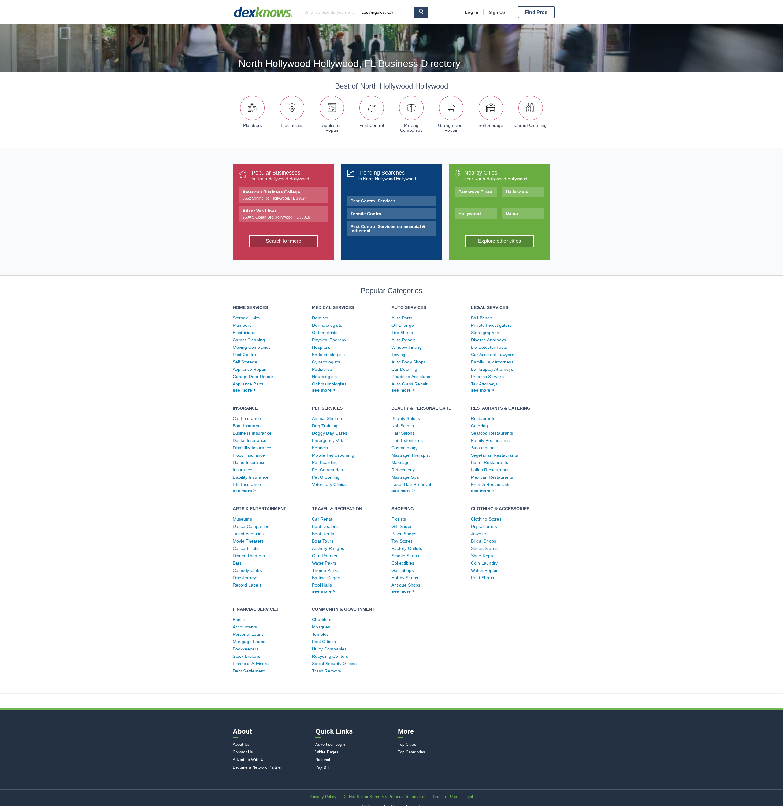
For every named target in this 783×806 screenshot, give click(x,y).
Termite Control (367, 213)
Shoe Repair (483, 555)
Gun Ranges (324, 555)
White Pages (327, 752)
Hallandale (517, 192)
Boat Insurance (248, 425)
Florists (399, 519)
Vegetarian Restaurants (494, 455)
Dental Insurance (250, 440)
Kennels (320, 447)
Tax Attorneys (484, 383)
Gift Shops (402, 526)
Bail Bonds (481, 317)
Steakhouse (483, 447)
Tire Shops (402, 332)
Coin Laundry (484, 563)
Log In (471, 12)
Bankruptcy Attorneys (492, 369)
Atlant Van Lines (276, 213)
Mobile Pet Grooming (333, 455)
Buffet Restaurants (489, 462)
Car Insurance (247, 418)
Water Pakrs (324, 563)
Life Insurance (247, 484)
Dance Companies (251, 526)
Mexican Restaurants (492, 477)
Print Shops (482, 577)
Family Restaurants (490, 440)
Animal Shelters (327, 418)
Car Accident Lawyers (492, 354)
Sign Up (497, 12)
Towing (398, 354)
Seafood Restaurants (492, 433)
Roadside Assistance (412, 376)
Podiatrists (322, 369)
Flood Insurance (249, 455)
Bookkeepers (246, 648)
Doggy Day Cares (329, 433)
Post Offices (324, 641)
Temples (320, 634)
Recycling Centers (330, 656)
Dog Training (324, 425)
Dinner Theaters (249, 555)
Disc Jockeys (245, 577)
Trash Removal (327, 670)
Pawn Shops (404, 533)
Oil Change (403, 325)
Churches (321, 619)
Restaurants (483, 418)
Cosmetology (404, 447)
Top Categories (411, 752)
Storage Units (246, 317)
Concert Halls (246, 548)
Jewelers (480, 533)
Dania (512, 213)
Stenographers (486, 332)
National (322, 759)
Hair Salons (403, 433)
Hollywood (469, 213)
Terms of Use (444, 796)
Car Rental (322, 519)
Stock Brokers (247, 656)
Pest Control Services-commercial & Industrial (388, 228)
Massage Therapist (411, 455)
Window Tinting (407, 347)
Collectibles (403, 563)
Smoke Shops (405, 555)
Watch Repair (484, 570)
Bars (237, 563)
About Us (241, 744)
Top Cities (407, 744)
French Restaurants (491, 484)
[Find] (421, 12)
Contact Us (243, 752)
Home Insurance (249, 462)
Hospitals (321, 347)
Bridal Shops (483, 541)
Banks (239, 619)
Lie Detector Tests (489, 347)
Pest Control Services (373, 200)
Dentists (320, 317)
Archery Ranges (328, 548)
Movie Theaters (248, 541)
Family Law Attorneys (492, 361)
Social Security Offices (334, 663)
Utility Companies (329, 648)
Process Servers (487, 376)
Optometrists (324, 332)
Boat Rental (323, 533)
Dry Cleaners (484, 526)
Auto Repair (403, 339)
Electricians (292, 125)
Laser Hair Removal (411, 484)
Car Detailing (404, 369)
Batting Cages (326, 577)
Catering (479, 425)
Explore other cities (499, 241)
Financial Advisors (251, 663)
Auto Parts (402, 317)
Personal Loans (248, 634)
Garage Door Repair (451, 128)
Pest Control (371, 125)
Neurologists (324, 376)
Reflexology (403, 469)
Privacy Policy (323, 796)
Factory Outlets (407, 548)
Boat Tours (322, 541)
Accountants (245, 626)
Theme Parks (325, 570)
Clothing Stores (486, 519)
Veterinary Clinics (329, 484)
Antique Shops (406, 585)
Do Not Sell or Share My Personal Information (384, 796)
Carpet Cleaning (530, 125)
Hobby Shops (405, 577)
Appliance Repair (332, 128)
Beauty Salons (406, 418)
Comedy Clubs (247, 570)
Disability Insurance (252, 447)
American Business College (275, 195)
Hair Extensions (407, 440)
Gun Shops (403, 570)
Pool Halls (322, 585)
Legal (468, 796)
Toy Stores (402, 541)
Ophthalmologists (329, 383)
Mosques (321, 626)
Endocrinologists (328, 354)
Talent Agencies (248, 533)
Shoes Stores (484, 548)
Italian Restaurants (490, 469)
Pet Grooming (326, 477)
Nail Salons (403, 425)
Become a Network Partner (257, 767)
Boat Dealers (325, 526)
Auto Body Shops (409, 361)
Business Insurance (252, 433)
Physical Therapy (329, 339)
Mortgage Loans (249, 641)
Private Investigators (491, 325)
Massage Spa (405, 477)
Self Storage (490, 125)
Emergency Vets (328, 440)
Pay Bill (322, 767)
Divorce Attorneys (488, 339)
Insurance (243, 469)
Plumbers (252, 125)
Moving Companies (411, 128)
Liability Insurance (251, 477)
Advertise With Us (249, 759)
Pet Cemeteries (327, 469)
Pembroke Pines (475, 192)
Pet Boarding (325, 462)
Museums (242, 519)
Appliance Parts (248, 383)
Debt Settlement (249, 670)
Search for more (283, 241)
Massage (401, 462)
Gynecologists (326, 361)
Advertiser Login (330, 744)
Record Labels (247, 585)
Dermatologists (327, 325)
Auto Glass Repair (410, 383)
